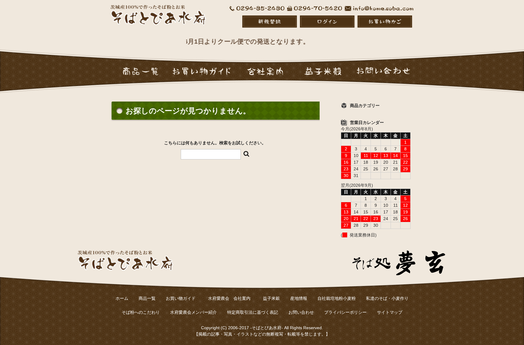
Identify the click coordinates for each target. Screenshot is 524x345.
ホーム (122, 298)
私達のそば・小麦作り (387, 298)
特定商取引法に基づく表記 (252, 312)
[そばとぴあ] (158, 19)
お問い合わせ (301, 312)
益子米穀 (271, 298)
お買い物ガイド (181, 298)
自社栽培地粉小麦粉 (336, 298)
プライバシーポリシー (345, 312)
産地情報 (298, 298)
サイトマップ (389, 312)
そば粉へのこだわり (141, 312)
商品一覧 (147, 298)
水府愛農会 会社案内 (231, 298)
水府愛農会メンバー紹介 (193, 312)
